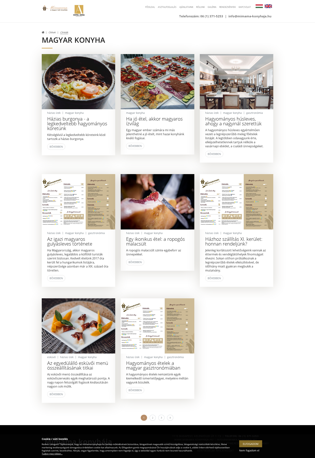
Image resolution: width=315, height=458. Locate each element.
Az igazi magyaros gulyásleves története (69, 241)
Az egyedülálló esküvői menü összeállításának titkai (77, 365)
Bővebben (56, 146)
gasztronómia (254, 113)
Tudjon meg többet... (52, 453)
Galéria (212, 7)
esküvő (51, 357)
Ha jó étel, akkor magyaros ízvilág (154, 121)
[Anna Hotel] (78, 10)
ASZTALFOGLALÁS (167, 7)
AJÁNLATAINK (186, 7)
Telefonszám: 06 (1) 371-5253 (201, 16)
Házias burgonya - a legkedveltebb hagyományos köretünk (77, 123)
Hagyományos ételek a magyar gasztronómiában (153, 365)
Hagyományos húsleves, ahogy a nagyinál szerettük (233, 121)
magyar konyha (74, 113)
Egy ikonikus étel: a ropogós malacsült (155, 241)
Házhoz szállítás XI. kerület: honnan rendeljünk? (233, 241)
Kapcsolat (245, 7)
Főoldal (150, 7)
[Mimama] (55, 10)
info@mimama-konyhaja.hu (249, 16)
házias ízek (54, 113)
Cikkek (52, 32)
